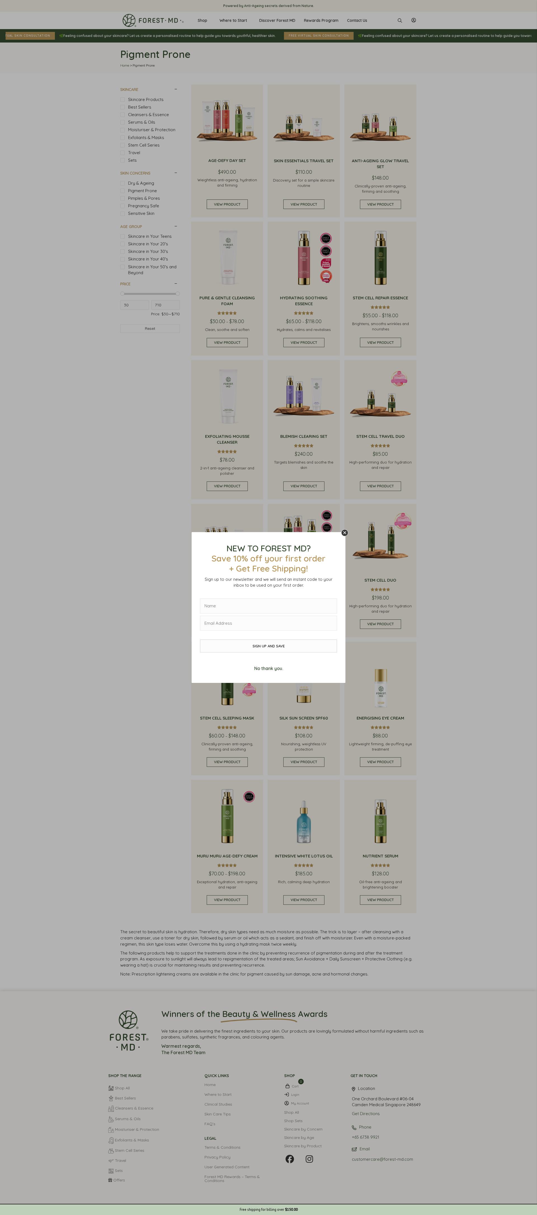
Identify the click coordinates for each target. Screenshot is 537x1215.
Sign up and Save (269, 646)
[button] (344, 532)
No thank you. (268, 668)
